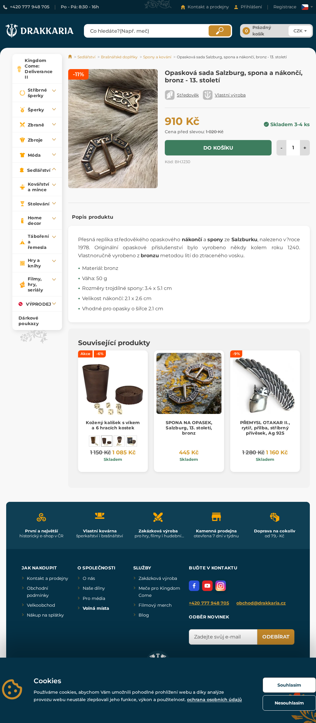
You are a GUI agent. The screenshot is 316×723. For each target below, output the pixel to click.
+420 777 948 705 (29, 7)
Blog (144, 615)
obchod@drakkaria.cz (261, 603)
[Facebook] (194, 585)
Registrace (284, 7)
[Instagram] (220, 585)
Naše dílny (94, 588)
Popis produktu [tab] (92, 217)
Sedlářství (86, 57)
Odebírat (275, 637)
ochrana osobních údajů (214, 699)
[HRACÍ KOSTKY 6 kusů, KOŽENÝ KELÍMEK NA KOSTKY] (94, 441)
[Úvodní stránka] (70, 57)
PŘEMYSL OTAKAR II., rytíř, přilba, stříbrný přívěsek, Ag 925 (265, 428)
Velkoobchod (41, 605)
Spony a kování (157, 57)
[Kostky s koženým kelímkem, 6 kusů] (119, 441)
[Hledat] (220, 30)
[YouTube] (207, 585)
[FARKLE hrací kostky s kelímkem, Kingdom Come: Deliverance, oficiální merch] (131, 441)
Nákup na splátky (45, 615)
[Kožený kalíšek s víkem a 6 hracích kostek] (106, 441)
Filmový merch (155, 605)
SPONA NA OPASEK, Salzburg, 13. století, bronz (189, 428)
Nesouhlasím (289, 703)
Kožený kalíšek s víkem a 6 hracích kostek (113, 425)
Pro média (94, 598)
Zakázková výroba (158, 578)
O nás (89, 578)
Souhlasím (289, 685)
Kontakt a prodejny (208, 7)
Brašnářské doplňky (119, 57)
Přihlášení (251, 7)
